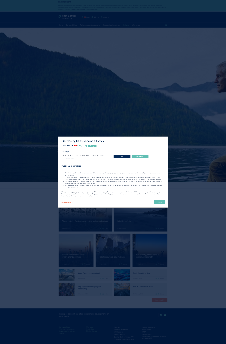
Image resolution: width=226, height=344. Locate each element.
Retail (122, 157)
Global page (66, 202)
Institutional (140, 157)
